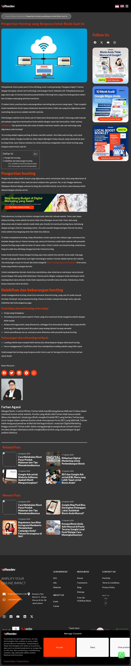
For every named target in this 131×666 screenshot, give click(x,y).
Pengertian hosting (12, 158)
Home (7, 16)
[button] (4, 373)
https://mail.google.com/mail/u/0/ (61, 262)
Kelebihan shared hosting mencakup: (24, 163)
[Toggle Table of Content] (34, 154)
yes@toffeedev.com (17, 594)
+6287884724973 (15, 599)
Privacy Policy (23, 661)
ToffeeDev (6, 125)
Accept (59, 647)
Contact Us (109, 571)
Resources (83, 571)
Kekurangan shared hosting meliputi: (24, 166)
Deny (92, 647)
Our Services (60, 571)
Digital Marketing (17, 16)
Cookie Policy (9, 661)
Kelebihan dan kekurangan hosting (18, 161)
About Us (58, 595)
